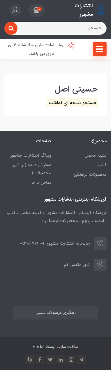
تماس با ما (41, 182)
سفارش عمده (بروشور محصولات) (32, 169)
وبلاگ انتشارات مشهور (30, 155)
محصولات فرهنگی (90, 174)
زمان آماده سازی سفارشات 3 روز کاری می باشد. (36, 49)
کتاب (102, 165)
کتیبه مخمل (96, 155)
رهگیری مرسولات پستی (56, 312)
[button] (36, 10)
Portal (38, 347)
